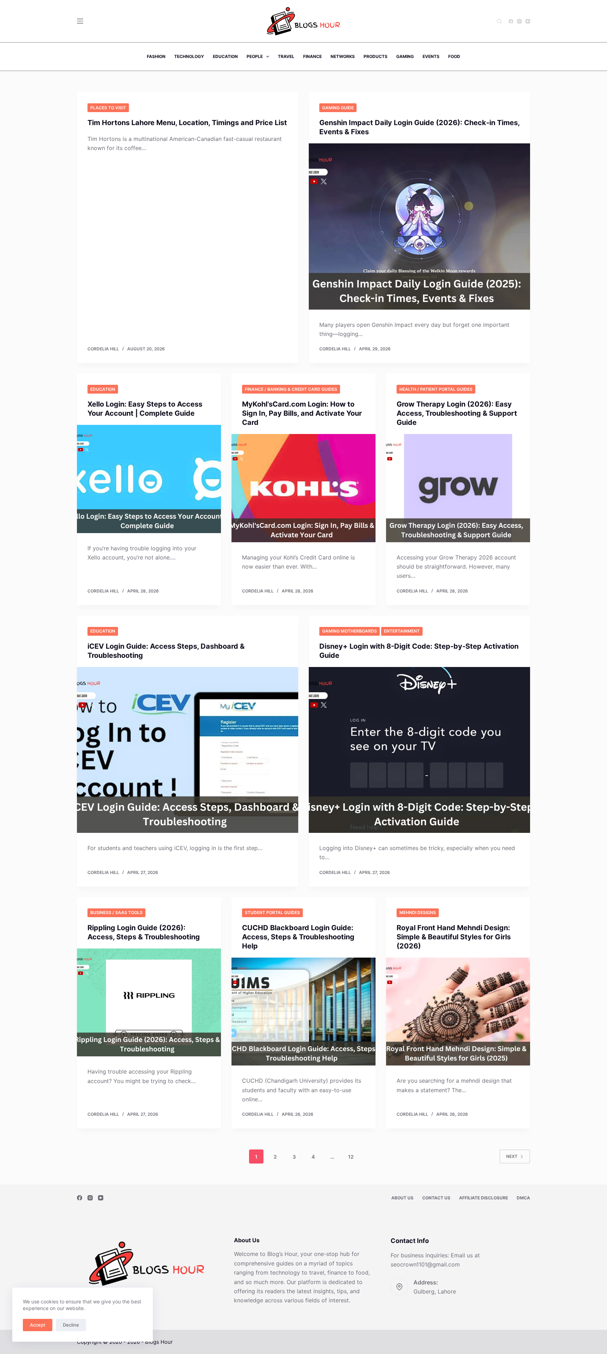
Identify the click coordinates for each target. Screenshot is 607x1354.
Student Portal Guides (272, 912)
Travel (286, 56)
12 (351, 1157)
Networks (343, 56)
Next (511, 1156)
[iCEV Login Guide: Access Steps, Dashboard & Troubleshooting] (187, 750)
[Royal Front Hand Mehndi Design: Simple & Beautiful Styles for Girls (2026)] (458, 1012)
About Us (402, 1197)
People (255, 56)
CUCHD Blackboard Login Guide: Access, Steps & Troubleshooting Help (298, 937)
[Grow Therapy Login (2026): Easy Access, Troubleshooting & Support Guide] (458, 488)
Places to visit (108, 107)
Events (431, 56)
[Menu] (80, 21)
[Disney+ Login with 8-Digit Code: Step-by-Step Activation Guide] (419, 750)
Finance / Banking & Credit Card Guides (291, 389)
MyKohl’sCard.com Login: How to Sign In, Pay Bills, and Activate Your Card (302, 413)
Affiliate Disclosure (483, 1197)
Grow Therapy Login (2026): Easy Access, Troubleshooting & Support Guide (457, 413)
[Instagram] (519, 21)
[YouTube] (528, 21)
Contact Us (436, 1197)
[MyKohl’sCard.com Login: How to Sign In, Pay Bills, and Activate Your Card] (303, 488)
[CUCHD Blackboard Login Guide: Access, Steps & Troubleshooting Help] (303, 1012)
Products (375, 56)
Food (454, 56)
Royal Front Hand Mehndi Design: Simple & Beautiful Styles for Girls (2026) (454, 937)
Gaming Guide (338, 107)
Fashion (156, 56)
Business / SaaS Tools (116, 912)
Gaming (405, 56)
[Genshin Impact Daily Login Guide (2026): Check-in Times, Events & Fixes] (419, 226)
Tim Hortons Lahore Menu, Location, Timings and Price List (187, 122)
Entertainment (402, 631)
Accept (37, 1325)
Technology (189, 56)
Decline (71, 1325)
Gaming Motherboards (349, 631)
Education (225, 56)
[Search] (499, 21)
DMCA (523, 1197)
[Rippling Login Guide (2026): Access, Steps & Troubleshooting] (149, 1002)
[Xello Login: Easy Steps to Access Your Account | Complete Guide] (149, 479)
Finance (312, 56)
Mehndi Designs (417, 912)
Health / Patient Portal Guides (435, 389)
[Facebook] (511, 21)
